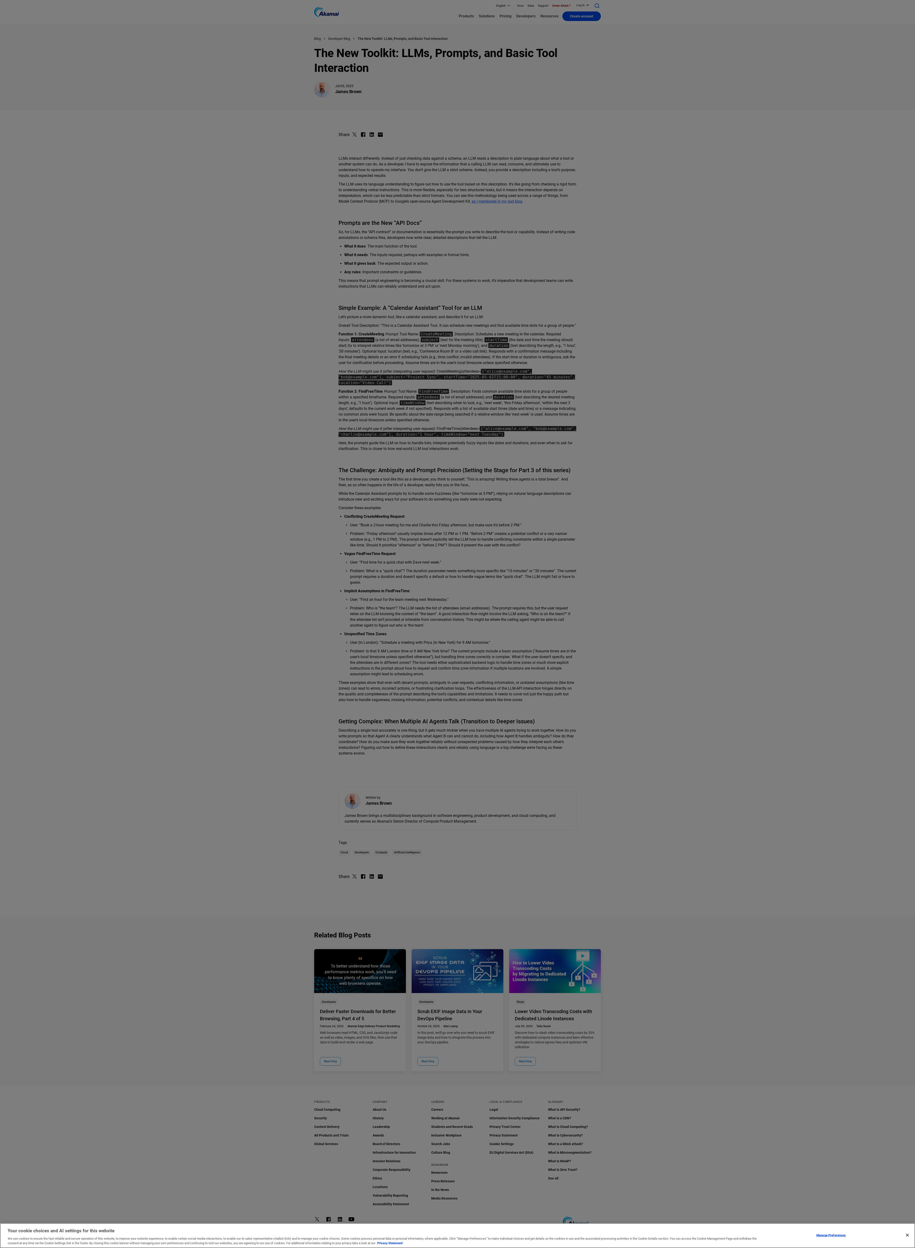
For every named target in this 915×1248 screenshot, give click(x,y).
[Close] (907, 1235)
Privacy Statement (390, 1243)
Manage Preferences (831, 1235)
